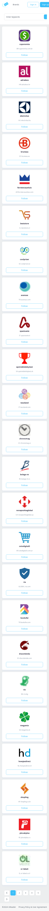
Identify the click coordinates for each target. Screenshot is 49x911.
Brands (16, 4)
